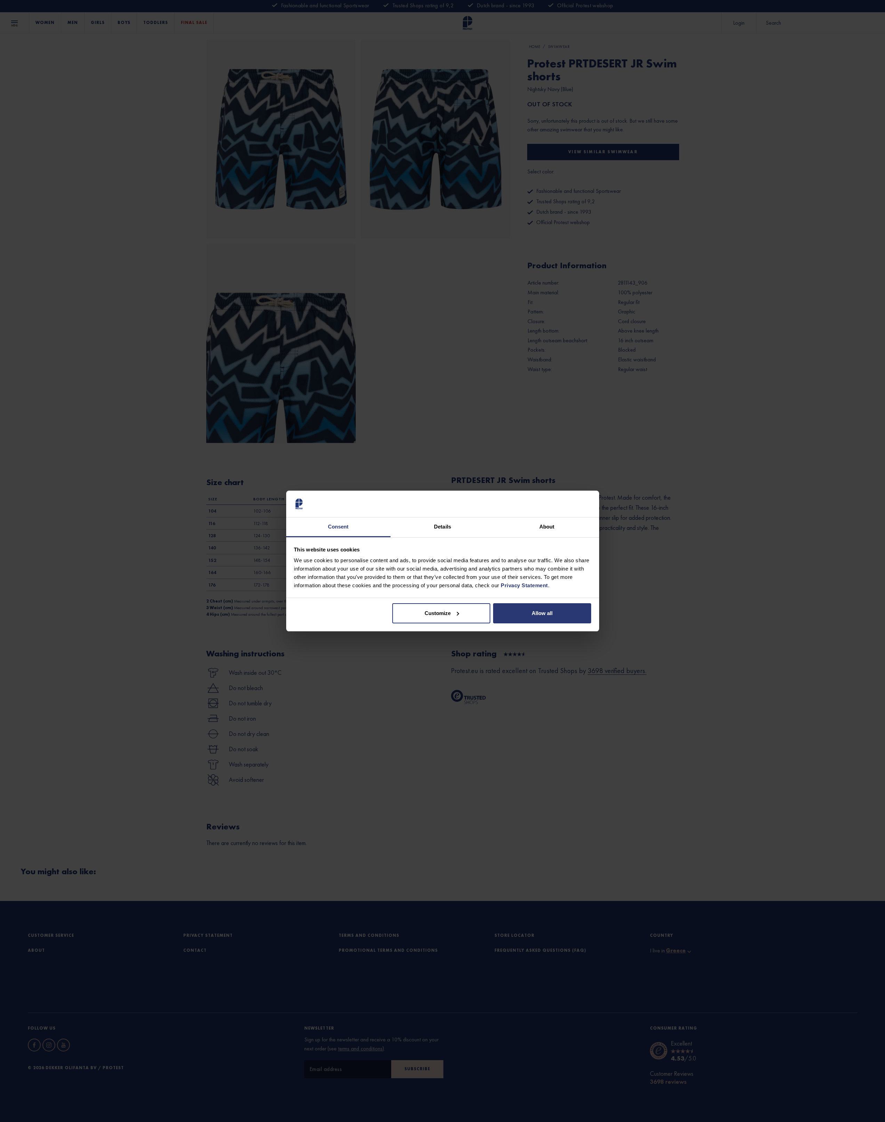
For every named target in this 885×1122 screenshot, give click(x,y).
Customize (438, 613)
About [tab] (547, 527)
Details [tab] (442, 527)
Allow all (542, 613)
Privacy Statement (524, 585)
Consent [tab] (338, 527)
